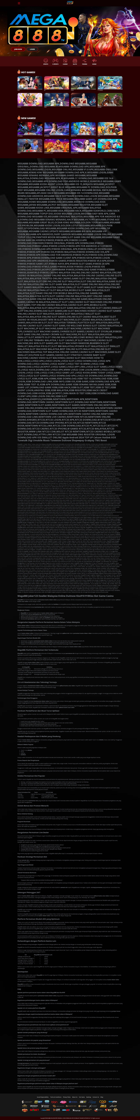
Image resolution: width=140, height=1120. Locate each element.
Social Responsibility (43, 1097)
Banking (88, 1097)
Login (32, 49)
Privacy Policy (67, 1097)
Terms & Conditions (55, 1097)
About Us (74, 1097)
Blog (102, 1097)
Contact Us (96, 1097)
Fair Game (82, 1097)
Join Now (18, 49)
